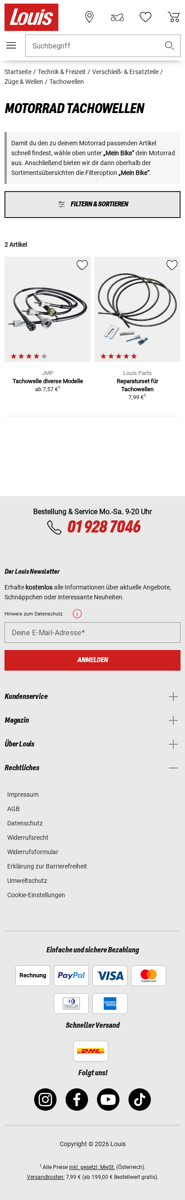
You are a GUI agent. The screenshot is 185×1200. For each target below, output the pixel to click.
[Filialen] (89, 17)
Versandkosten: (46, 1177)
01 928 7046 (103, 528)
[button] (169, 46)
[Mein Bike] (117, 17)
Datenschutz (25, 823)
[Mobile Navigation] (11, 45)
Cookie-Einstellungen (36, 895)
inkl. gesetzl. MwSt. (92, 1167)
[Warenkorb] (174, 17)
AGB (13, 808)
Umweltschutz (27, 880)
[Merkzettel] (145, 17)
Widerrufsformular (32, 851)
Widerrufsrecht (27, 837)
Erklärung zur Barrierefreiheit (47, 866)
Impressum (23, 794)
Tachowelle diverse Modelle (48, 381)
